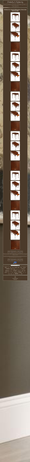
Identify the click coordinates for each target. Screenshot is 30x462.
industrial (23, 272)
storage (20, 269)
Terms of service (15, 279)
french (12, 272)
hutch (8, 267)
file (24, 270)
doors (18, 267)
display (24, 267)
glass (6, 267)
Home (15, 276)
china (11, 268)
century (10, 267)
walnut (8, 272)
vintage (20, 272)
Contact (15, 277)
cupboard (15, 272)
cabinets (21, 267)
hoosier (6, 272)
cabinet (8, 268)
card (22, 270)
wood (15, 267)
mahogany (19, 270)
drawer (23, 268)
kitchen (16, 273)
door (10, 272)
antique (15, 270)
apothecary (7, 270)
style (25, 272)
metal (13, 267)
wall (18, 269)
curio (21, 273)
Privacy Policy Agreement (15, 278)
